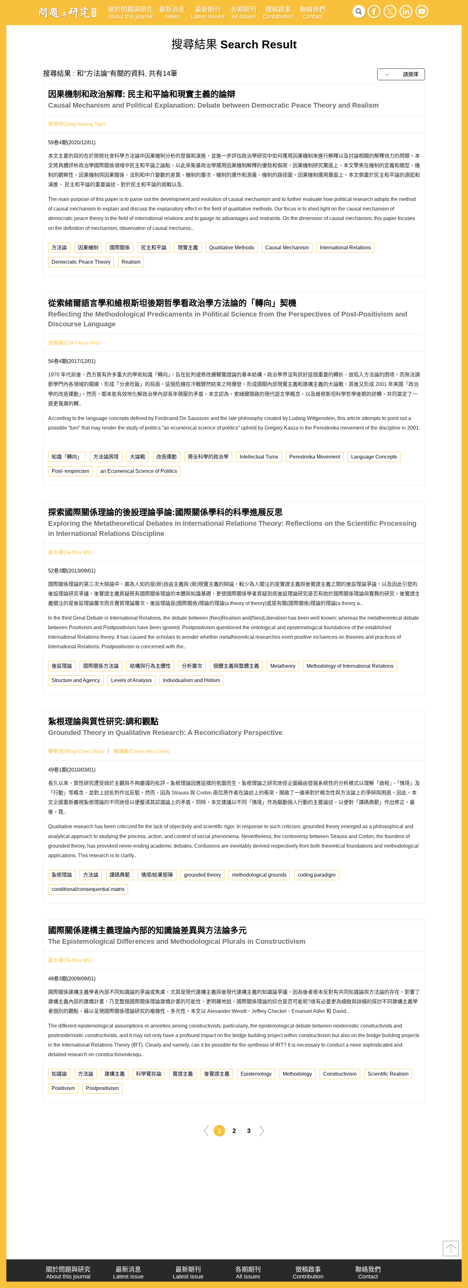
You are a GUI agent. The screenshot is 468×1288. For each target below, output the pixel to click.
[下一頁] (261, 1130)
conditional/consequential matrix (88, 889)
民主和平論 (154, 247)
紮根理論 (62, 875)
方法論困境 (106, 456)
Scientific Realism (388, 1074)
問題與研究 (67, 12)
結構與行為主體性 (150, 666)
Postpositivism (102, 1088)
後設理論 (62, 666)
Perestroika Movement (314, 456)
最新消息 (172, 13)
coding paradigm (317, 875)
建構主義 (114, 1074)
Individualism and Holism (191, 680)
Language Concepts (374, 456)
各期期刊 (243, 13)
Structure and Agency (76, 680)
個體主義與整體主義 (236, 666)
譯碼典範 (120, 875)
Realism (131, 262)
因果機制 (88, 247)
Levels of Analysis (131, 680)
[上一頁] (206, 1130)
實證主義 (183, 1074)
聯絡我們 (312, 13)
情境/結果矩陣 (157, 875)
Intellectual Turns (259, 456)
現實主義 (188, 247)
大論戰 (137, 456)
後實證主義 (217, 1074)
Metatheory (282, 666)
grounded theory (202, 875)
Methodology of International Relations (350, 666)
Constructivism (340, 1074)
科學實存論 (148, 1074)
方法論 (59, 247)
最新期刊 (207, 13)
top (451, 1248)
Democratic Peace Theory (81, 262)
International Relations (345, 247)
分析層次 (192, 666)
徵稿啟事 (278, 13)
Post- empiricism (70, 471)
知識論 (59, 1074)
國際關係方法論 (101, 666)
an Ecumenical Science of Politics (138, 471)
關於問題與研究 (130, 13)
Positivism (63, 1088)
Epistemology (256, 1074)
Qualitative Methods (231, 247)
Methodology (297, 1074)
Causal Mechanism (287, 247)
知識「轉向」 (67, 456)
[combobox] (401, 74)
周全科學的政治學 (208, 456)
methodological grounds (259, 875)
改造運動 (166, 456)
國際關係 (120, 247)
